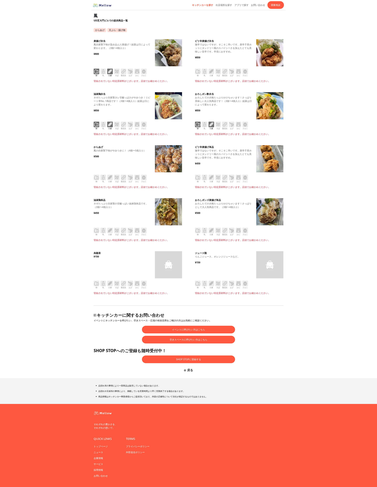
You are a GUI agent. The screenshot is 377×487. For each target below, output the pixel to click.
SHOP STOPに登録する (188, 359)
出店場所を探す (224, 5)
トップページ (101, 446)
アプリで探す (241, 5)
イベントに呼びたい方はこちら (188, 329)
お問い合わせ (258, 5)
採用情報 (98, 470)
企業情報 (98, 458)
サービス (98, 464)
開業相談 (275, 5)
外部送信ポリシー (135, 452)
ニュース (98, 452)
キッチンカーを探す (202, 5)
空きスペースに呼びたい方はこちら (188, 339)
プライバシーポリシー (137, 446)
